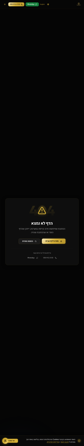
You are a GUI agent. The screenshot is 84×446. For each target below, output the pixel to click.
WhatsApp (31, 258)
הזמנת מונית (27, 241)
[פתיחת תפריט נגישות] (5, 441)
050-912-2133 (48, 258)
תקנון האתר (64, 442)
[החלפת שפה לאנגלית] (48, 4)
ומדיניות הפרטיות (53, 442)
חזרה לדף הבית (52, 241)
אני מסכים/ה (10, 441)
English (42, 4)
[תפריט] (5, 4)
